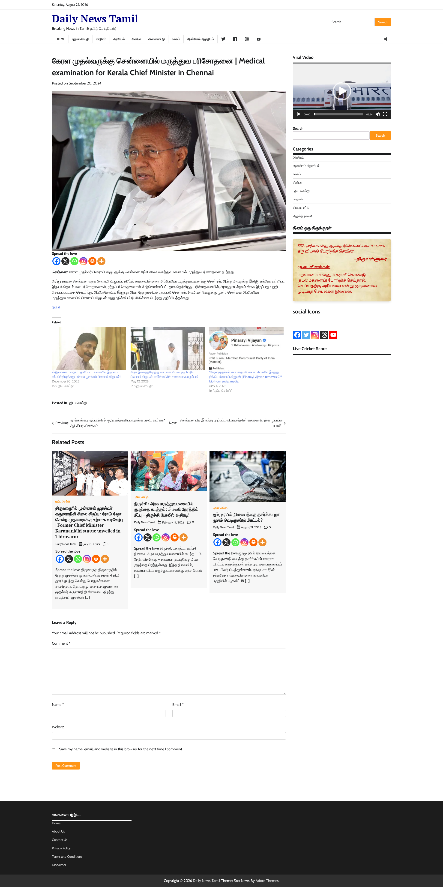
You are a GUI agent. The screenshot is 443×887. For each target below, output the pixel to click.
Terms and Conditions (67, 856)
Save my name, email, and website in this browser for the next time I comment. (121, 749)
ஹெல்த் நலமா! (302, 216)
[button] (342, 91)
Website (58, 727)
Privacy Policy (61, 848)
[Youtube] (333, 335)
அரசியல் (119, 39)
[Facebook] (56, 261)
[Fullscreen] (385, 114)
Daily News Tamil (95, 18)
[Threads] (324, 335)
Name (58, 704)
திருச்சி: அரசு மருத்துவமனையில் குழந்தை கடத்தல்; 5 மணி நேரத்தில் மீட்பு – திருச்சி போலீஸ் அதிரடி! (166, 509)
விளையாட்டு (156, 39)
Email (178, 704)
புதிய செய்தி (80, 39)
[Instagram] (83, 261)
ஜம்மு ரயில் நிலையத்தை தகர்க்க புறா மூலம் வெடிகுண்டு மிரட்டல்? (246, 517)
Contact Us (59, 840)
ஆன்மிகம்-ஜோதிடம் (200, 39)
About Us (58, 831)
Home (60, 39)
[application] (342, 91)
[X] (65, 261)
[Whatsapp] (74, 261)
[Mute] (377, 114)
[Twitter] (306, 335)
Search (298, 128)
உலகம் (176, 39)
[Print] (92, 261)
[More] (101, 261)
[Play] (298, 114)
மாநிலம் (101, 39)
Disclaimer (59, 865)
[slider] (338, 114)
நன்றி (56, 307)
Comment (61, 643)
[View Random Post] (385, 39)
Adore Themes (267, 880)
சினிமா (136, 39)
